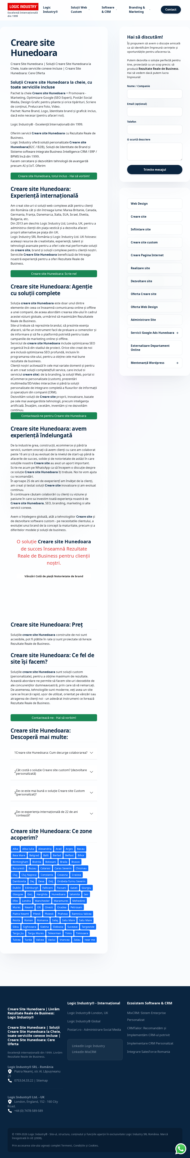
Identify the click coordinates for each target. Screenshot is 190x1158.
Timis (68, 933)
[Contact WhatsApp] (180, 1148)
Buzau (32, 868)
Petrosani (76, 907)
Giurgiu (86, 888)
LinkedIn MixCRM (84, 1052)
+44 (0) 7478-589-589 (28, 1111)
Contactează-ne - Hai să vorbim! (54, 718)
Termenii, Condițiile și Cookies (79, 1145)
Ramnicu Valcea (81, 913)
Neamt (29, 907)
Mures (17, 907)
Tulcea (17, 939)
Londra (26, 901)
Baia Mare (19, 855)
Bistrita (36, 862)
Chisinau (81, 868)
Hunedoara (58, 894)
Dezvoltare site (141, 281)
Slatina (44, 926)
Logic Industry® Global (83, 1021)
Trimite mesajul (155, 169)
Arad (59, 849)
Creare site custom (144, 242)
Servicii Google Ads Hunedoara (155, 333)
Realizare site (140, 268)
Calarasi (45, 868)
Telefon (131, 122)
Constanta (47, 875)
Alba (15, 849)
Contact (170, 9)
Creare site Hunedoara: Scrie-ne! (54, 274)
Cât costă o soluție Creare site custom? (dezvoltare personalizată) (50, 772)
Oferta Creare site (143, 294)
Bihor (81, 855)
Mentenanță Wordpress (155, 363)
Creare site (138, 216)
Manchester (42, 901)
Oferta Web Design (144, 307)
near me (90, 939)
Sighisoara (29, 926)
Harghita (42, 894)
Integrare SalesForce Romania (148, 1051)
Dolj (50, 881)
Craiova (76, 875)
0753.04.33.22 (23, 1080)
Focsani (61, 888)
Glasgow (18, 894)
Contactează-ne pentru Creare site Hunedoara (53, 416)
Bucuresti (18, 868)
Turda (28, 939)
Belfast (69, 855)
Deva (41, 881)
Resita (16, 920)
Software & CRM (108, 10)
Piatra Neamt (21, 913)
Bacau (81, 849)
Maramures (61, 901)
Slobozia (58, 926)
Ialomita (75, 894)
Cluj (15, 875)
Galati (74, 888)
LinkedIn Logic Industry (88, 1046)
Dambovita (19, 881)
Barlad (57, 855)
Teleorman (54, 933)
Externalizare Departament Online (150, 348)
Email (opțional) (137, 104)
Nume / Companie (138, 86)
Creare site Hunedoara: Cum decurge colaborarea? (50, 753)
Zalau (77, 939)
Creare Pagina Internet (147, 255)
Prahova (63, 913)
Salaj (55, 920)
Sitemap (42, 1080)
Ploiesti (49, 913)
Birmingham (20, 862)
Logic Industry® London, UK (87, 1013)
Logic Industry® (50, 10)
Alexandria (45, 849)
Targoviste (88, 926)
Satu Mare (68, 920)
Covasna (62, 875)
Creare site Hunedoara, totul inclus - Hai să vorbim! (54, 176)
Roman (28, 920)
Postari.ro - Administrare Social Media (94, 1029)
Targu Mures (36, 933)
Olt (39, 907)
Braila (63, 862)
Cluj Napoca (29, 875)
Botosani (50, 862)
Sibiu (16, 926)
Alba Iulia (28, 849)
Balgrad (34, 855)
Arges (69, 849)
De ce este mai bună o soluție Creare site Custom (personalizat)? (49, 792)
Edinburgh (31, 888)
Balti (46, 855)
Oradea (61, 907)
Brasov (75, 862)
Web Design (139, 203)
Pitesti (37, 913)
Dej (32, 881)
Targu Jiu (18, 933)
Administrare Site (143, 320)
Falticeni (47, 888)
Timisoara (82, 933)
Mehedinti (78, 901)
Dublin (17, 888)
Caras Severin (63, 868)
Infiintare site (141, 229)
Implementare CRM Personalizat (150, 1043)
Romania (42, 920)
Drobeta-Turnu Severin (71, 881)
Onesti (49, 907)
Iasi (86, 894)
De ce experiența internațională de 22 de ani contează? (46, 813)
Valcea (40, 939)
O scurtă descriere (138, 139)
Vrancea (65, 939)
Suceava (72, 926)
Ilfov (15, 901)
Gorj (29, 894)
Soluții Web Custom (79, 10)
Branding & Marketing (137, 10)
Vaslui (51, 939)
